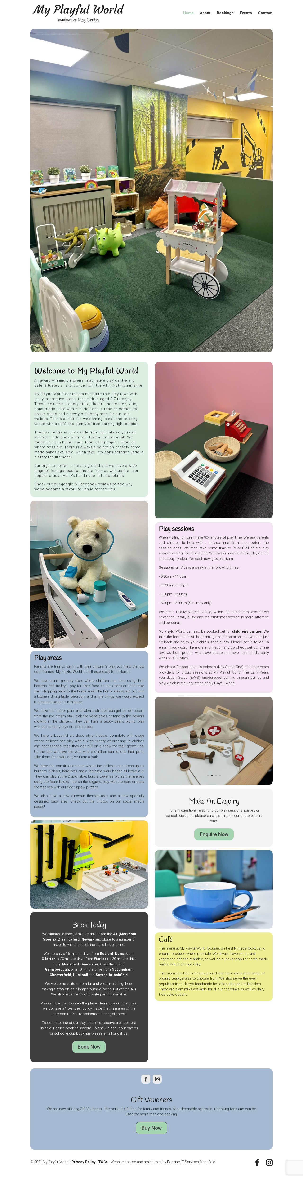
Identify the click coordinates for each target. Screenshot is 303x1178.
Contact (265, 13)
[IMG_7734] (214, 852)
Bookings (225, 13)
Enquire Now (214, 903)
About (205, 13)
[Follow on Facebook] (145, 1157)
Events (246, 13)
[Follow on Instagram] (157, 1157)
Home (188, 13)
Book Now (89, 1125)
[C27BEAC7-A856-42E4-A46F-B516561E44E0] (89, 986)
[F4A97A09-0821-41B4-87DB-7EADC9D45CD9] (89, 656)
